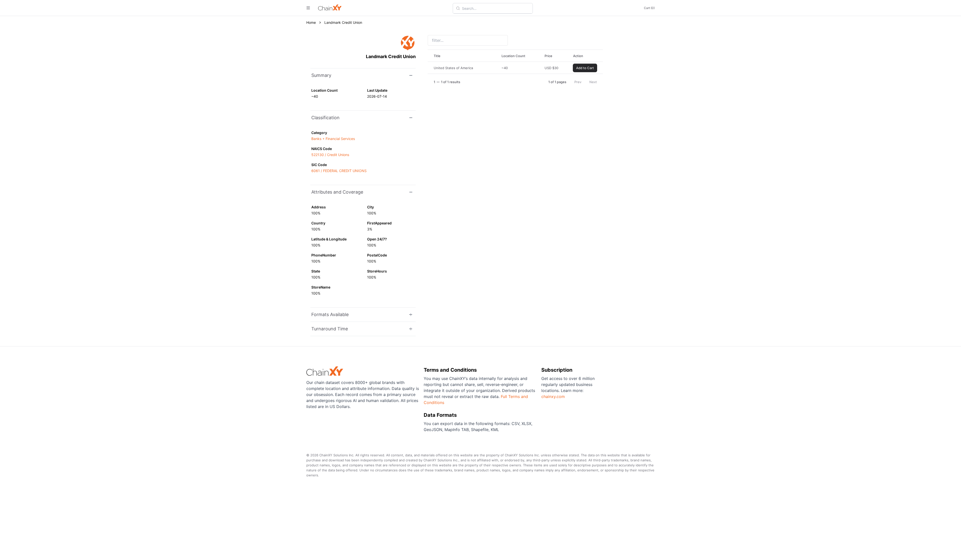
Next (593, 82)
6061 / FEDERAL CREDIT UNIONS (339, 171)
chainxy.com (553, 396)
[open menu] (308, 8)
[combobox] (496, 8)
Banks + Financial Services (333, 139)
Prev (577, 82)
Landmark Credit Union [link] (343, 22)
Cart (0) (649, 8)
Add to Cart (585, 68)
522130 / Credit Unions (330, 155)
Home (311, 22)
